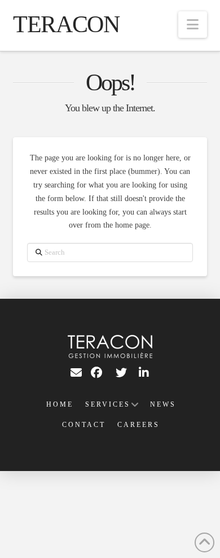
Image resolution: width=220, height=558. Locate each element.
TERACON (66, 24)
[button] (192, 24)
